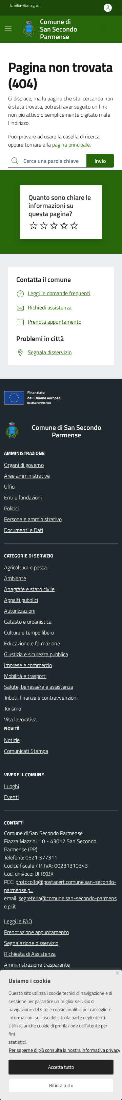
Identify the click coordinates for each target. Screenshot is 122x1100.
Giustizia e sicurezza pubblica (36, 654)
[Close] (117, 972)
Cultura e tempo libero (29, 632)
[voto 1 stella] (33, 226)
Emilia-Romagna (24, 5)
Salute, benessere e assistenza (38, 687)
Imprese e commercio (28, 665)
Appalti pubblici (21, 600)
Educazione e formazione (32, 643)
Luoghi (11, 786)
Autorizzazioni (19, 611)
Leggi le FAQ (18, 921)
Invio (100, 161)
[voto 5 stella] (74, 226)
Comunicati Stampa (26, 751)
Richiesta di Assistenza (30, 954)
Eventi (11, 797)
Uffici (9, 486)
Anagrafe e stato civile (29, 589)
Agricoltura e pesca (25, 567)
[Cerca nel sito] (104, 29)
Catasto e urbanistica (28, 622)
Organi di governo (24, 465)
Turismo (12, 708)
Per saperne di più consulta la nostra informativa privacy (64, 1050)
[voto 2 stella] (44, 226)
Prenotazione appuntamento (36, 932)
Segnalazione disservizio (31, 943)
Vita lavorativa (20, 719)
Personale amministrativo (33, 519)
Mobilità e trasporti (25, 676)
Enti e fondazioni (23, 497)
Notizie (12, 740)
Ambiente (15, 578)
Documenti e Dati (23, 530)
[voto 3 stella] (54, 226)
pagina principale (71, 144)
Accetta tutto (61, 1066)
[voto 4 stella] (64, 226)
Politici (11, 508)
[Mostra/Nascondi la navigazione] (8, 28)
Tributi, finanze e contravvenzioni (41, 698)
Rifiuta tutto (61, 1085)
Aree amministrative (27, 476)
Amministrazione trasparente (37, 965)
